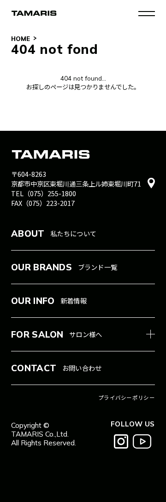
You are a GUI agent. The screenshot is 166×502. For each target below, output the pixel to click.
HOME (20, 38)
